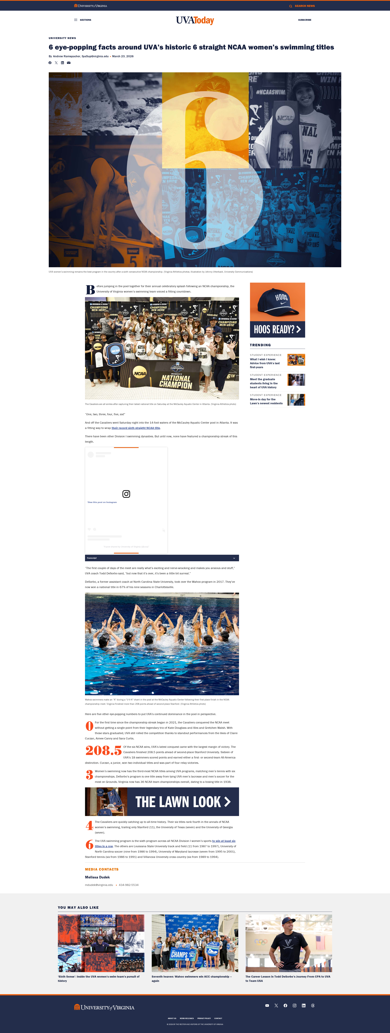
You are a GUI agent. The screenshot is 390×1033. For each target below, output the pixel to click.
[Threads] (313, 1006)
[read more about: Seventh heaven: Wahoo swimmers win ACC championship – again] (195, 943)
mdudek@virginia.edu (99, 885)
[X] (276, 1006)
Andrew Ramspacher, (67, 56)
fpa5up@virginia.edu (95, 56)
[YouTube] (267, 1006)
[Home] (195, 20)
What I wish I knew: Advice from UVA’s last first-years (265, 363)
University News (62, 38)
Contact (218, 1018)
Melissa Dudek (97, 877)
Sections (85, 19)
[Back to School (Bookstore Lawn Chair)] (162, 815)
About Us (172, 1018)
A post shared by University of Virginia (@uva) (126, 546)
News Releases (187, 1018)
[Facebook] (285, 1006)
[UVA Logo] (104, 1007)
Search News (305, 6)
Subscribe (304, 19)
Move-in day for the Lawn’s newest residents (266, 401)
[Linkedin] (304, 1006)
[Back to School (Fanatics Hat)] (277, 310)
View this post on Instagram (102, 502)
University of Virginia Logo (90, 6)
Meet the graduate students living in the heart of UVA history (264, 383)
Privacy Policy (204, 1018)
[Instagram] (294, 1006)
